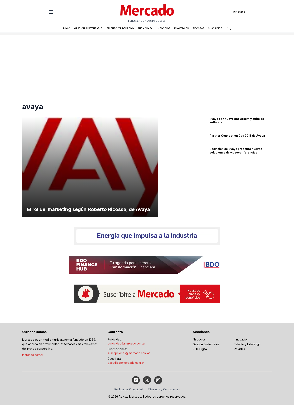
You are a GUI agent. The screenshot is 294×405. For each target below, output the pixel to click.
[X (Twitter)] (147, 380)
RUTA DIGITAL (146, 28)
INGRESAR (239, 12)
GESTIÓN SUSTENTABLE (88, 28)
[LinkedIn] (136, 380)
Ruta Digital (200, 349)
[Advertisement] (147, 63)
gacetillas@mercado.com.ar (126, 362)
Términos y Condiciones (164, 389)
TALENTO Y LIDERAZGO (120, 28)
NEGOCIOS (164, 28)
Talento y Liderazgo (247, 344)
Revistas (239, 349)
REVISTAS (198, 28)
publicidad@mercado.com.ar (126, 343)
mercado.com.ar (32, 355)
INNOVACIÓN (181, 28)
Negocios (199, 339)
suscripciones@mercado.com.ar (129, 353)
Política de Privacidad (128, 389)
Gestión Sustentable (206, 344)
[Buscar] (229, 28)
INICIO (66, 28)
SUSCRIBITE (215, 28)
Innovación (241, 339)
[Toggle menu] (51, 12)
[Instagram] (158, 380)
